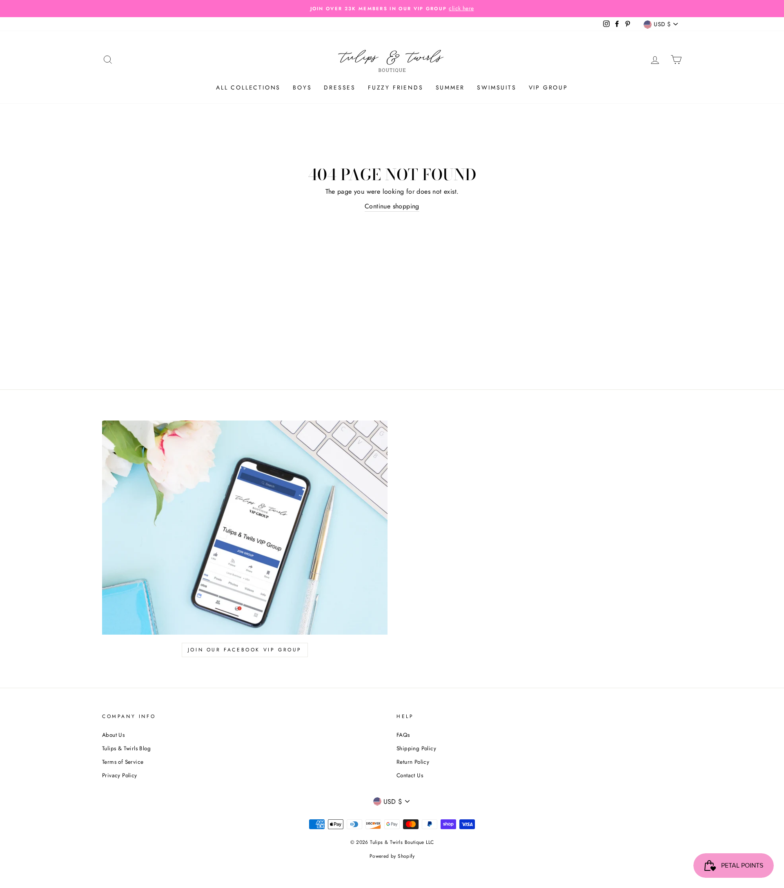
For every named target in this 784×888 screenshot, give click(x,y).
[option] (392, 8)
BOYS (302, 87)
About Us (113, 735)
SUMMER (450, 87)
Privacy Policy (119, 775)
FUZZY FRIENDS (395, 87)
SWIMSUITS (496, 87)
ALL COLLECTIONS (248, 87)
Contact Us (409, 775)
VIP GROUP (548, 87)
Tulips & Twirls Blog (126, 748)
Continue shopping (392, 206)
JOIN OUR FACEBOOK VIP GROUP (245, 649)
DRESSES (340, 87)
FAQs (403, 735)
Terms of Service (122, 762)
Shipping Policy (416, 748)
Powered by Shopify (392, 856)
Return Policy (412, 762)
